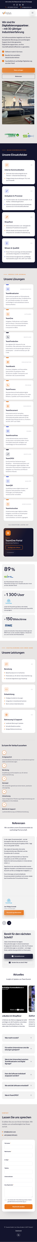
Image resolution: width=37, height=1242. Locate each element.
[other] (23, 5)
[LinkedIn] (18, 1235)
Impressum (18, 1230)
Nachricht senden (18, 1207)
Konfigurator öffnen (14, 547)
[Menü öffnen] (32, 12)
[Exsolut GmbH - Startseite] (7, 13)
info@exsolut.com (10, 1132)
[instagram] (17, 5)
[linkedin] (20, 5)
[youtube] (14, 5)
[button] (9, 923)
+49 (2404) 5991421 (10, 1135)
